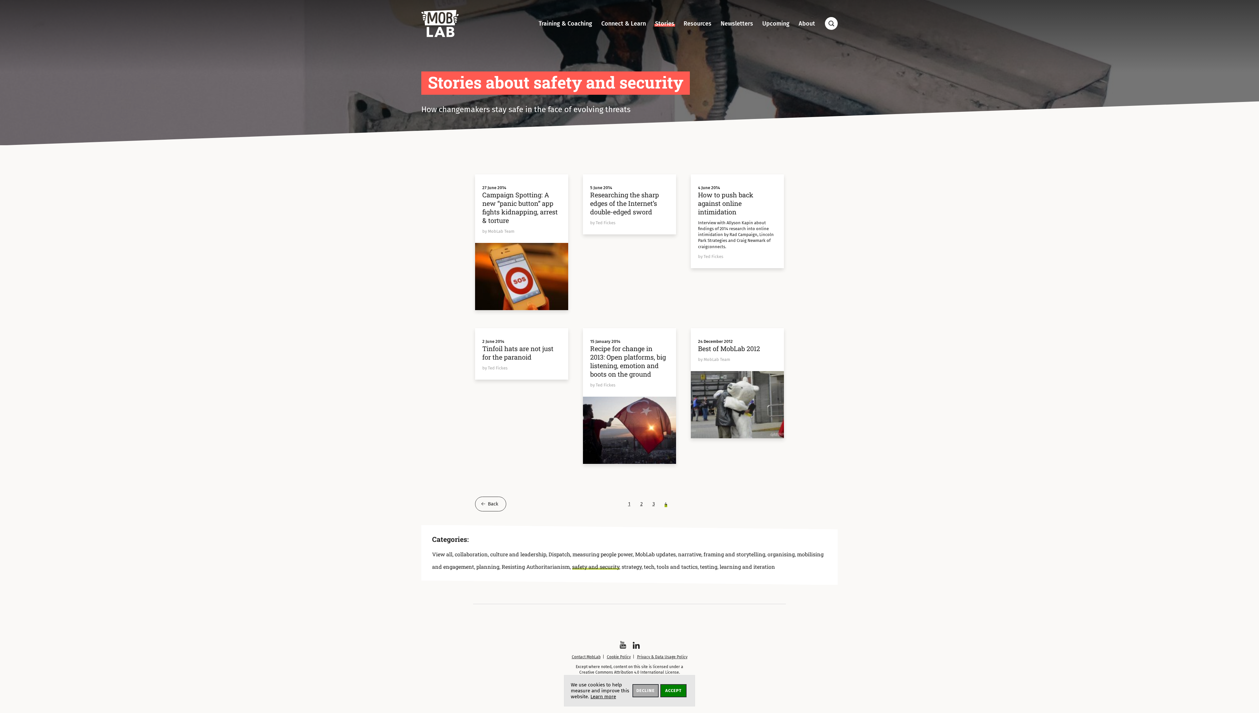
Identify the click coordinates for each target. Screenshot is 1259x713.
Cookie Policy (619, 657)
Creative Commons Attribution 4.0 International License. (629, 672)
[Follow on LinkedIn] (636, 645)
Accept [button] (673, 690)
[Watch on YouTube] (623, 645)
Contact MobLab (586, 657)
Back (493, 504)
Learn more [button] (603, 697)
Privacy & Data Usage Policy (662, 657)
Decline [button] (645, 690)
